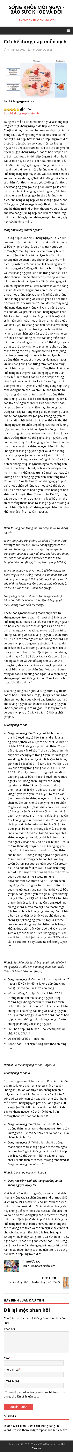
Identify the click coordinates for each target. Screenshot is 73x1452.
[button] (67, 30)
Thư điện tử (11, 1369)
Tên (6, 1358)
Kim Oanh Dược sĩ (41, 49)
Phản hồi (9, 1329)
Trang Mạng (11, 1381)
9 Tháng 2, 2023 (16, 49)
